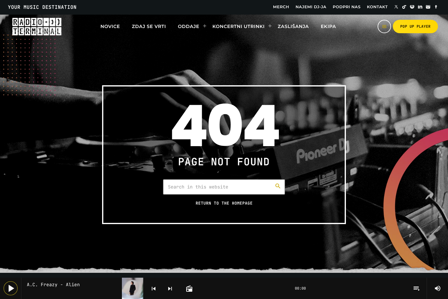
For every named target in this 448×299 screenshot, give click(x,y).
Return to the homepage (224, 203)
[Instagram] (428, 7)
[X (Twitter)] (396, 7)
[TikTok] (404, 7)
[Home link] (37, 26)
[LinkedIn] (420, 7)
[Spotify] (412, 7)
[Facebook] (436, 7)
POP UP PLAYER (415, 26)
